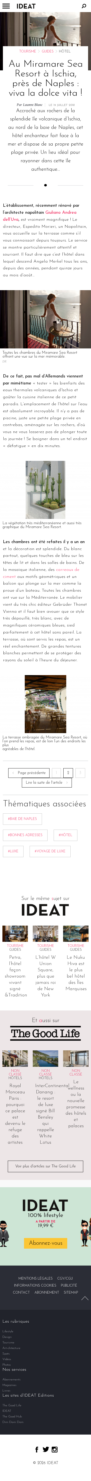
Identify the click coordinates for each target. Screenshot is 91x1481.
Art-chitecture (11, 1348)
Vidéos (6, 1359)
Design (7, 1337)
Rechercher (84, 6)
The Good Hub (12, 1416)
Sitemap (71, 1293)
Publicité (69, 1286)
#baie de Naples (22, 819)
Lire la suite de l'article (44, 783)
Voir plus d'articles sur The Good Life (45, 1166)
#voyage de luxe (50, 851)
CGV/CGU (65, 1279)
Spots (6, 1353)
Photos (6, 1364)
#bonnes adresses (25, 835)
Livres (6, 1390)
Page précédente (32, 773)
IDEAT (6, 1411)
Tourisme (27, 51)
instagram (55, 1449)
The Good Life (11, 1405)
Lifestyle (7, 1331)
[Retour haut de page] (85, 1298)
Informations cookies (35, 1286)
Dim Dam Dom (13, 1422)
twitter (46, 1449)
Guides (48, 51)
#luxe (13, 851)
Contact (21, 1293)
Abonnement (46, 1293)
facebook (36, 1449)
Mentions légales (35, 1279)
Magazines (9, 1385)
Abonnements (11, 1379)
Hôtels (15, 1078)
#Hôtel (65, 835)
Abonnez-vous (45, 1243)
